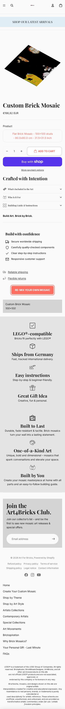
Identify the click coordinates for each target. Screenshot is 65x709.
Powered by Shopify (44, 557)
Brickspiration (11, 634)
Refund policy (14, 563)
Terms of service (48, 563)
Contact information (48, 568)
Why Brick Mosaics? (15, 641)
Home (6, 585)
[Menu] (4, 5)
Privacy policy (31, 563)
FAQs (6, 653)
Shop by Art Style (13, 603)
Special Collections (14, 622)
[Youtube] (39, 575)
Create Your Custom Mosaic (19, 591)
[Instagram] (32, 575)
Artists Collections (13, 610)
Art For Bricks (26, 557)
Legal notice (30, 568)
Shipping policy (14, 568)
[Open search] (12, 5)
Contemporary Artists (15, 616)
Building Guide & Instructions (23, 205)
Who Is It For (14, 197)
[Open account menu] (53, 5)
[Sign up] (53, 539)
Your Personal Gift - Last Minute (21, 647)
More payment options (32, 170)
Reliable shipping (18, 272)
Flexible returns (17, 278)
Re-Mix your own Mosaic (32, 290)
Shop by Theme (12, 597)
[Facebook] (26, 575)
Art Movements (12, 628)
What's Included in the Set (20, 189)
